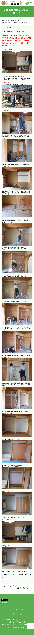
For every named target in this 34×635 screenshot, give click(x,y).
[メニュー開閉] (31, 3)
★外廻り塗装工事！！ (24, 588)
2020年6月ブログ (5, 22)
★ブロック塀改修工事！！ (11, 586)
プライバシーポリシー (17, 609)
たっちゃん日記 (12, 20)
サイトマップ (17, 614)
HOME (2, 20)
